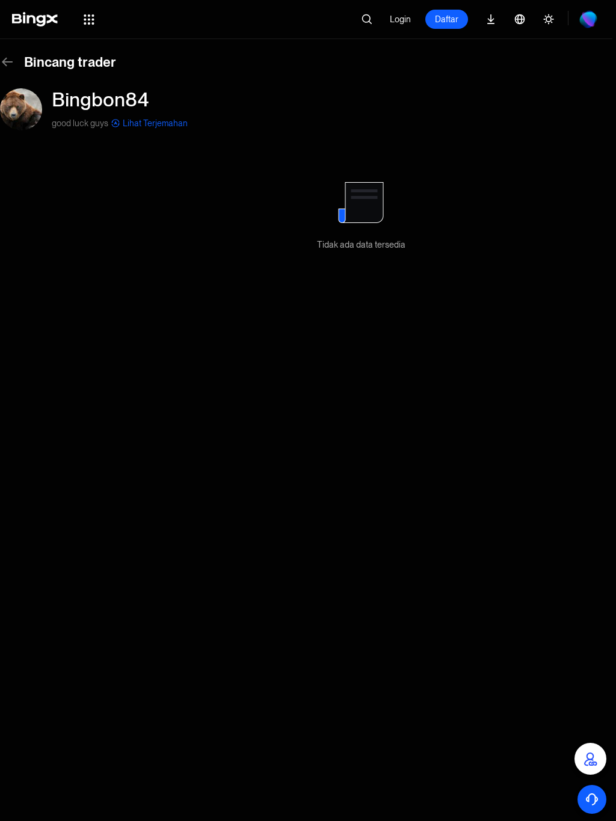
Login (400, 19)
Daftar (446, 19)
